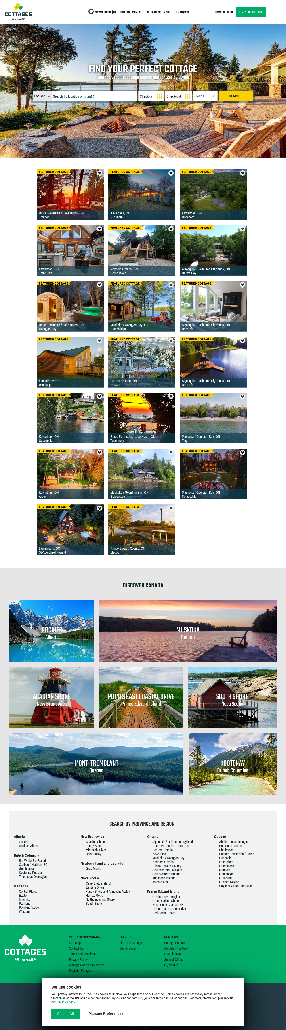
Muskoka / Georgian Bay (168, 858)
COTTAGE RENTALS (131, 12)
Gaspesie (225, 858)
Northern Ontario (163, 862)
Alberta (19, 836)
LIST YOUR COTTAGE (250, 12)
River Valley (93, 854)
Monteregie (226, 874)
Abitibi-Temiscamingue (233, 842)
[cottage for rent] (18, 19)
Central (23, 842)
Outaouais (225, 878)
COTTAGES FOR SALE (159, 12)
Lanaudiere (226, 862)
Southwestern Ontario (166, 874)
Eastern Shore (95, 887)
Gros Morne (93, 868)
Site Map (75, 943)
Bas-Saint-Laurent (230, 846)
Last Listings (172, 954)
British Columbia (26, 855)
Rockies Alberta (29, 846)
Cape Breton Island (98, 883)
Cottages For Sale (176, 948)
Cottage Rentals (174, 943)
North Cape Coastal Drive (168, 905)
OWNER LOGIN (224, 12)
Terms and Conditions (83, 954)
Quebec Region (229, 882)
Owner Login (128, 948)
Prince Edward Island (163, 891)
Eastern (24, 895)
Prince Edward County (166, 866)
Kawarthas (159, 854)
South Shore (94, 903)
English (74, 971)
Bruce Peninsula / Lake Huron (171, 846)
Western (24, 911)
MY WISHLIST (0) (105, 12)
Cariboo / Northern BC (33, 864)
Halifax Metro (94, 895)
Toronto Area (160, 882)
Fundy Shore (94, 846)
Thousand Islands (163, 878)
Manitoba (21, 886)
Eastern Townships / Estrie (236, 854)
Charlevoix (226, 850)
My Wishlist (171, 965)
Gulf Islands (27, 868)
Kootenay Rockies (31, 873)
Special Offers (173, 959)
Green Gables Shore (165, 901)
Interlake (24, 899)
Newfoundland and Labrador (102, 863)
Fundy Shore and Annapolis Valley (108, 891)
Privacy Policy (78, 959)
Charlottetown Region (166, 897)
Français (86, 971)
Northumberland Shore (100, 899)
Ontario (153, 836)
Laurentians (226, 866)
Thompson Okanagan (33, 877)
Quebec (220, 836)
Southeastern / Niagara (167, 870)
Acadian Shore (95, 842)
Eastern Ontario (162, 850)
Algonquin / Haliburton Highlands (173, 842)
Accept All (65, 1014)
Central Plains (28, 891)
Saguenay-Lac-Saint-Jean (235, 886)
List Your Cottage (131, 943)
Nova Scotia (90, 878)
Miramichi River (96, 850)
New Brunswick (92, 836)
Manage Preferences (106, 1013)
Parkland (24, 903)
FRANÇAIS (182, 12)
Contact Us (76, 948)
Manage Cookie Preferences (87, 965)
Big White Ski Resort (32, 860)
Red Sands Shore (163, 913)
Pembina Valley (29, 907)
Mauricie (224, 870)
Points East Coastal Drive (169, 909)
